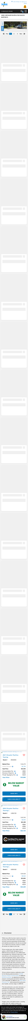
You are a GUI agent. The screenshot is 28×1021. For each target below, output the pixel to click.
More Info (14, 793)
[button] (1, 1014)
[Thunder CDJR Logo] (4, 6)
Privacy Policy (14, 1012)
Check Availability (14, 799)
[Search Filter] (22, 11)
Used (2, 28)
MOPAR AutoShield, (7, 977)
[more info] (14, 752)
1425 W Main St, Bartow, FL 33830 (20, 2)
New (2, 23)
